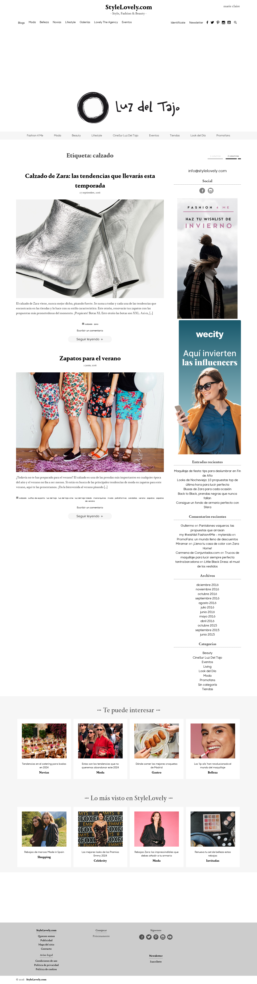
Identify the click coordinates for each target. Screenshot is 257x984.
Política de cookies (46, 969)
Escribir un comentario (90, 330)
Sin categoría (207, 685)
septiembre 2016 (207, 598)
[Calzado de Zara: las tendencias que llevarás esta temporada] (90, 248)
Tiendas (175, 135)
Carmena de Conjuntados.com (198, 553)
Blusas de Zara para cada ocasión (208, 489)
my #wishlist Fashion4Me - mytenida (205, 534)
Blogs (21, 23)
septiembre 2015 (207, 630)
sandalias (132, 498)
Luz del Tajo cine (65, 498)
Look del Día (198, 135)
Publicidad (46, 940)
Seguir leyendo (88, 339)
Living (207, 666)
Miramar (182, 544)
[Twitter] (212, 22)
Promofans (223, 135)
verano (142, 498)
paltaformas (121, 498)
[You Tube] (229, 22)
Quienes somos (46, 936)
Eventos (127, 22)
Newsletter (196, 22)
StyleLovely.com (128, 7)
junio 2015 (207, 634)
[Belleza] (213, 757)
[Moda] (100, 757)
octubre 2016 (207, 594)
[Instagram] (223, 22)
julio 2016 (207, 607)
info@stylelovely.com (207, 170)
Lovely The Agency (106, 22)
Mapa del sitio (46, 944)
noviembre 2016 (207, 589)
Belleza (44, 22)
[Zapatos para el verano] (90, 422)
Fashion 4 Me (35, 135)
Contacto (46, 949)
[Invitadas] (213, 845)
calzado (88, 324)
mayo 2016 (207, 616)
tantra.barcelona (187, 562)
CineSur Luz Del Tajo (125, 135)
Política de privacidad (46, 965)
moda (110, 498)
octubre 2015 (207, 625)
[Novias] (44, 757)
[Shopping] (44, 845)
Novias (57, 22)
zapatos (151, 498)
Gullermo (187, 525)
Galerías (85, 22)
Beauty (76, 135)
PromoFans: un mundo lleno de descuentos (207, 539)
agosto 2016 (207, 603)
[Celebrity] (100, 845)
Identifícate (178, 22)
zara (96, 324)
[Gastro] (156, 757)
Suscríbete (156, 961)
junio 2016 (207, 612)
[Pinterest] (218, 22)
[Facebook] (207, 22)
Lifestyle (70, 22)
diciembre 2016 (207, 585)
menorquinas (99, 498)
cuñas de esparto (36, 498)
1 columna (215, 155)
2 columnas (233, 155)
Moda (32, 22)
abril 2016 (207, 621)
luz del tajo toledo (83, 498)
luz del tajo (52, 498)
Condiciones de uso (46, 961)
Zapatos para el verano (90, 359)
